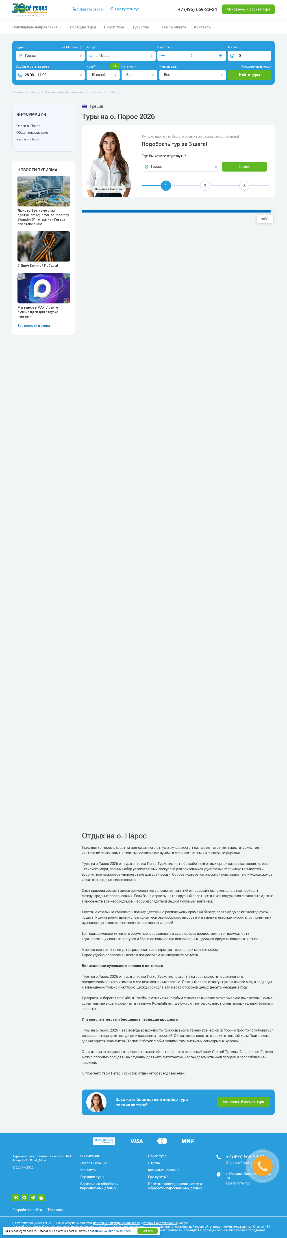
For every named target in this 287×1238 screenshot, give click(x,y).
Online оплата (174, 27)
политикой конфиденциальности (110, 1231)
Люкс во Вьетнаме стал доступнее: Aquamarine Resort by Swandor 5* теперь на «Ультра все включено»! (43, 217)
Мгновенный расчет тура (243, 1102)
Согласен (147, 1231)
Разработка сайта (27, 1210)
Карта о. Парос (28, 139)
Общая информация (32, 133)
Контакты (202, 27)
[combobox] (64, 47)
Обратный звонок (240, 1163)
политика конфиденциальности (116, 1223)
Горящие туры (83, 27)
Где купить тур (126, 9)
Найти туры (249, 75)
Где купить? (158, 1177)
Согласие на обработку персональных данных (99, 1186)
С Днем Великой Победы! (37, 265)
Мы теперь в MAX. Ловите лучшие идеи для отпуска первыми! (37, 312)
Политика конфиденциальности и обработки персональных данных (175, 1186)
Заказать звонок (90, 9)
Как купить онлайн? (163, 1170)
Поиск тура (114, 27)
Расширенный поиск (256, 66)
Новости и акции (93, 1163)
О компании (89, 1156)
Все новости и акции (33, 326)
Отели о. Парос (28, 126)
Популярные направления (35, 27)
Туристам (141, 27)
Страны (154, 1163)
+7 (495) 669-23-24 (197, 9)
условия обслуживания (160, 1223)
